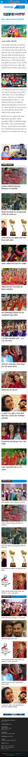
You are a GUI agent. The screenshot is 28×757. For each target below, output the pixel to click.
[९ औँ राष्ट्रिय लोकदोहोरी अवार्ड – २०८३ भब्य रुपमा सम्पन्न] (14, 328)
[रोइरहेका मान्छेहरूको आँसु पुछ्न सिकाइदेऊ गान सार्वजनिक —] (14, 176)
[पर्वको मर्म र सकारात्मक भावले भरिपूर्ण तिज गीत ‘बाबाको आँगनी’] (14, 354)
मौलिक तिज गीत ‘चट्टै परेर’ (9, 390)
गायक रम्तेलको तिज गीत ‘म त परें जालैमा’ (11, 468)
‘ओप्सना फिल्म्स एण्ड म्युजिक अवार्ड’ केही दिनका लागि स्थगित (13, 239)
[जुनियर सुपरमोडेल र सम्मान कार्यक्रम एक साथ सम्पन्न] (14, 492)
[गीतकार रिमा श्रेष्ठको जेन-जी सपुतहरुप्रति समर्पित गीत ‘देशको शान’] (14, 201)
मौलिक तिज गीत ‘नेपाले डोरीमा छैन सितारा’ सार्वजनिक (12, 288)
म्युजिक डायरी (4, 21)
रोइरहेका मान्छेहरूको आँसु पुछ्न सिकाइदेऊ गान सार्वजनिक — (11, 187)
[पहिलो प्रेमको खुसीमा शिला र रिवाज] (14, 628)
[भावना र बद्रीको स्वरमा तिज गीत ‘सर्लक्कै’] (14, 253)
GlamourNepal (23, 753)
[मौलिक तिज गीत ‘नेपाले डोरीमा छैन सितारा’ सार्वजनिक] (14, 276)
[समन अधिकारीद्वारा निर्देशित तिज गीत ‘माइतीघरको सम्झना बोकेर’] (14, 302)
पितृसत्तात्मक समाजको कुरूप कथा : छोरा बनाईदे (13, 442)
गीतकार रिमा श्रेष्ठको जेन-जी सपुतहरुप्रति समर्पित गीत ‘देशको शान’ (13, 213)
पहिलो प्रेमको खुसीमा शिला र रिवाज (9, 639)
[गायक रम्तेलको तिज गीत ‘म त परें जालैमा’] (14, 457)
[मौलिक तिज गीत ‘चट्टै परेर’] (14, 379)
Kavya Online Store (18, 755)
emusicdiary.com (12, 753)
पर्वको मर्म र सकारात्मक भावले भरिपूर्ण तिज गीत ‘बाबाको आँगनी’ (13, 365)
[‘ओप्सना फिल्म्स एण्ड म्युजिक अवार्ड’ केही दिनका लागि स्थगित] (14, 227)
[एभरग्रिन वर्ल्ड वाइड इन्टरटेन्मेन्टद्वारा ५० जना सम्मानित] (14, 607)
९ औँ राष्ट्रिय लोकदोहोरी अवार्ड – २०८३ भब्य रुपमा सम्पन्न (12, 339)
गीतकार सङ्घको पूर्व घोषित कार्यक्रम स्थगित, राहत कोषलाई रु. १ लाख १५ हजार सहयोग (12, 592)
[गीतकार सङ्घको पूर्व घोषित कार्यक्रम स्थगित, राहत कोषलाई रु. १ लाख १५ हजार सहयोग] (14, 581)
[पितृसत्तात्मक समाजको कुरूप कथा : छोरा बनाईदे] (14, 431)
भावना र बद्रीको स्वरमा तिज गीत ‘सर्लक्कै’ (14, 264)
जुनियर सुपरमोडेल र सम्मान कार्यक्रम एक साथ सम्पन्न (13, 502)
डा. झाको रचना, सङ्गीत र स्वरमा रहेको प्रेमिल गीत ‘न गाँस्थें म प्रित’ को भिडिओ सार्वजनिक (12, 415)
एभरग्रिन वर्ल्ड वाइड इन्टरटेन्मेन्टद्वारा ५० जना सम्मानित (13, 618)
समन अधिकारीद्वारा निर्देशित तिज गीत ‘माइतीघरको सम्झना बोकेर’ (12, 314)
